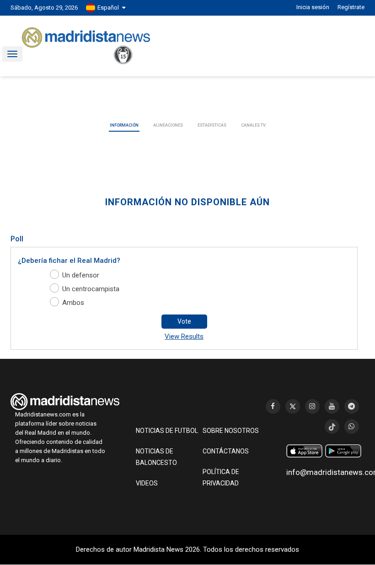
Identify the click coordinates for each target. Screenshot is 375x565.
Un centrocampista (90, 289)
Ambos (73, 302)
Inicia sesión (312, 7)
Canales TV (253, 125)
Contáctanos (226, 451)
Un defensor (80, 275)
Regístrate (351, 7)
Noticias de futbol (167, 430)
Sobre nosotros (231, 430)
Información (124, 125)
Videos (147, 483)
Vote (184, 321)
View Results (184, 336)
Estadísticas (212, 125)
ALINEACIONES (168, 125)
